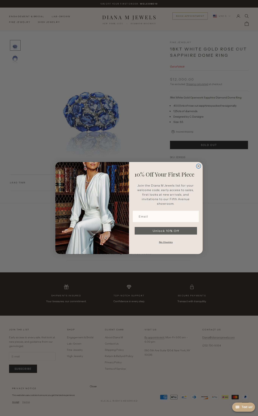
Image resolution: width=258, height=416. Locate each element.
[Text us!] (243, 407)
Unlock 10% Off (166, 231)
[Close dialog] (198, 166)
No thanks (166, 242)
